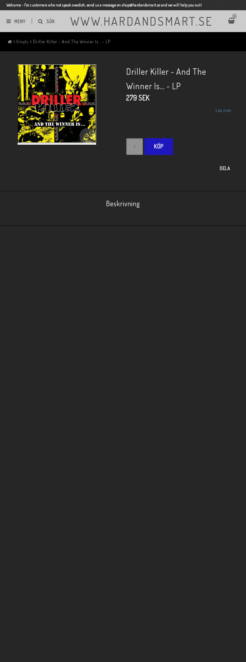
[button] (87, 136)
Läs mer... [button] (224, 110)
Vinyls (22, 41)
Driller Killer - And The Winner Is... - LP (72, 41)
